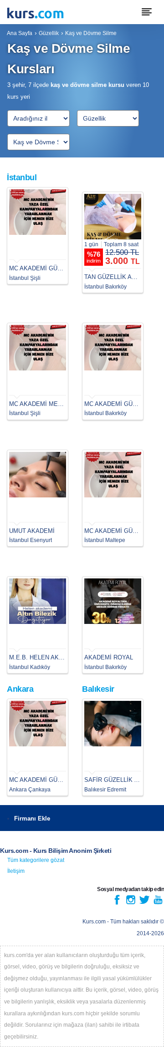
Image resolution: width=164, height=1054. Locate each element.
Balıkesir (98, 689)
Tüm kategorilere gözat (35, 860)
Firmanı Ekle (32, 818)
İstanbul (21, 177)
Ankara (20, 689)
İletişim (16, 871)
